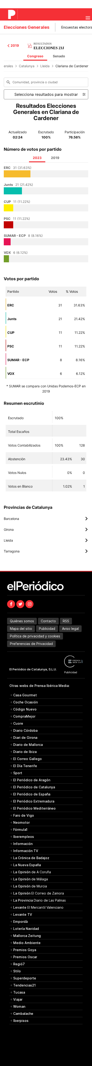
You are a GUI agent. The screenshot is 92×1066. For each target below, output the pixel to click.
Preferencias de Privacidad (31, 644)
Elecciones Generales (26, 27)
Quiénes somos (22, 621)
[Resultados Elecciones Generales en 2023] (46, 45)
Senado (59, 56)
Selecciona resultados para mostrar (46, 94)
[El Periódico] (12, 14)
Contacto (48, 621)
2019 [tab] (55, 158)
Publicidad (47, 629)
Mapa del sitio (21, 629)
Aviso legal (70, 629)
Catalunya (26, 66)
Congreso (35, 56)
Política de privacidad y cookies (35, 636)
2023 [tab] (37, 158)
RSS (66, 621)
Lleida (45, 66)
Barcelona (46, 518)
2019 (15, 45)
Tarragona (46, 551)
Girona (46, 529)
